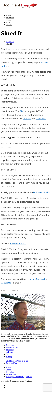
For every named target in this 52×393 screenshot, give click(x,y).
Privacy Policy (12, 374)
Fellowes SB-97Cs (41, 192)
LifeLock (27, 118)
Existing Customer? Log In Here (19, 376)
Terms (8, 370)
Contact (9, 24)
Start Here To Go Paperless (17, 361)
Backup (9, 356)
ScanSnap (10, 350)
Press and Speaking (14, 363)
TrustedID (41, 118)
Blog (8, 22)
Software (9, 352)
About (8, 20)
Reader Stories (12, 347)
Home (8, 15)
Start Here (10, 18)
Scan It (30, 279)
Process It (41, 279)
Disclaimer (10, 372)
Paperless (10, 345)
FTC (21, 111)
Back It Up (6, 282)
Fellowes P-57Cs (18, 243)
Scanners (9, 354)
